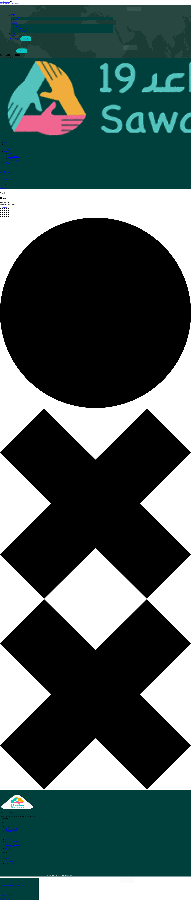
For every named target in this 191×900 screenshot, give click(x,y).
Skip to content (5, 2)
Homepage (3, 207)
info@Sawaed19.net (6, 172)
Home (2, 57)
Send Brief (3, 180)
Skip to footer (14, 3)
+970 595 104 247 (5, 895)
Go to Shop (3, 188)
